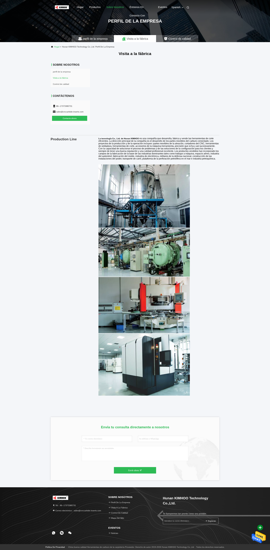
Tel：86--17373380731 (65, 505)
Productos (95, 7)
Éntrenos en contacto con (137, 8)
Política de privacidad (55, 547)
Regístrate (211, 521)
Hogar (80, 7)
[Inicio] (62, 7)
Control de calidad (61, 84)
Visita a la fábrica (60, 78)
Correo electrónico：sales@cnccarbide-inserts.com (78, 510)
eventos (162, 7)
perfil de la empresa (62, 72)
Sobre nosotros (115, 7)
